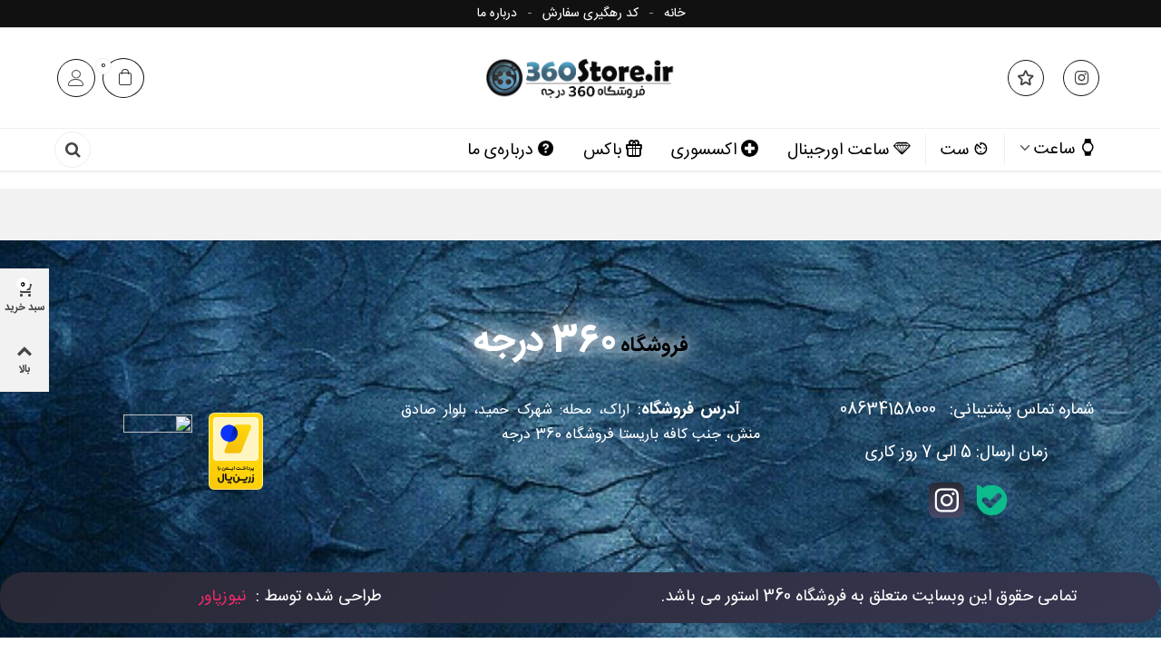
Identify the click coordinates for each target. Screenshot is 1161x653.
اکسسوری (704, 150)
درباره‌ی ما (500, 150)
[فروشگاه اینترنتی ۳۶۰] (580, 77)
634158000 (888, 410)
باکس (602, 150)
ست (955, 150)
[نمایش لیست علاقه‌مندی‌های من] (1024, 78)
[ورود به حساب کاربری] (76, 78)
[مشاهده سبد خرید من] (123, 79)
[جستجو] (72, 152)
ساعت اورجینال (838, 150)
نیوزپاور (223, 596)
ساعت (1055, 149)
